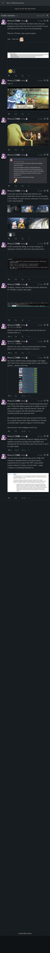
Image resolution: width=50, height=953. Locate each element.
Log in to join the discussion (25, 9)
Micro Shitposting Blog (15, 3)
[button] (9, 76)
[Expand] (47, 20)
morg (23, 21)
